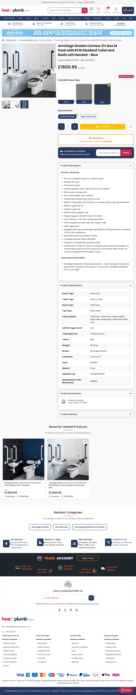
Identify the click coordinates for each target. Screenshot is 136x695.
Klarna (6, 666)
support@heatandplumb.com (17, 627)
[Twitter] (65, 610)
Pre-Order (104, 126)
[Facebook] (59, 610)
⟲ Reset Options (126, 76)
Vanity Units (110, 643)
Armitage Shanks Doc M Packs (90, 527)
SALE (130, 18)
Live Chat (41, 658)
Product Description (70, 165)
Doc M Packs (46, 40)
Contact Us (42, 662)
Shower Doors (111, 662)
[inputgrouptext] (85, 10)
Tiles (124, 18)
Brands (116, 18)
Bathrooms (11, 40)
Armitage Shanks (40, 527)
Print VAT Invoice (44, 654)
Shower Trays (111, 647)
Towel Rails (110, 658)
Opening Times (44, 651)
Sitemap (75, 662)
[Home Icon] (3, 40)
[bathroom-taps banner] (68, 33)
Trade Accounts (10, 658)
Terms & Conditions (80, 647)
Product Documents (70, 393)
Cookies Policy (77, 658)
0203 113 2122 (89, 2)
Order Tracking (44, 647)
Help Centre (42, 643)
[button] (115, 10)
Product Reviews (68, 414)
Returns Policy (9, 651)
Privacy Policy (77, 654)
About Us (75, 643)
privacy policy (54, 604)
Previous (4, 70)
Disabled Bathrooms (29, 40)
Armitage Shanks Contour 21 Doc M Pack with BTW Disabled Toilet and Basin (22, 484)
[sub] (61, 126)
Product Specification (71, 285)
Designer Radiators (113, 654)
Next (53, 70)
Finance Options (10, 662)
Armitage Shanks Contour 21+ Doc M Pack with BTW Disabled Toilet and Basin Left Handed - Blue (67, 485)
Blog (73, 651)
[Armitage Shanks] (129, 45)
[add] (74, 126)
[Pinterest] (70, 610)
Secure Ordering (10, 654)
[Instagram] (76, 610)
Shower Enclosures (113, 651)
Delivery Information (12, 647)
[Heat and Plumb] (16, 10)
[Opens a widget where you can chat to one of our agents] (126, 690)
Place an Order (9, 643)
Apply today (88, 558)
